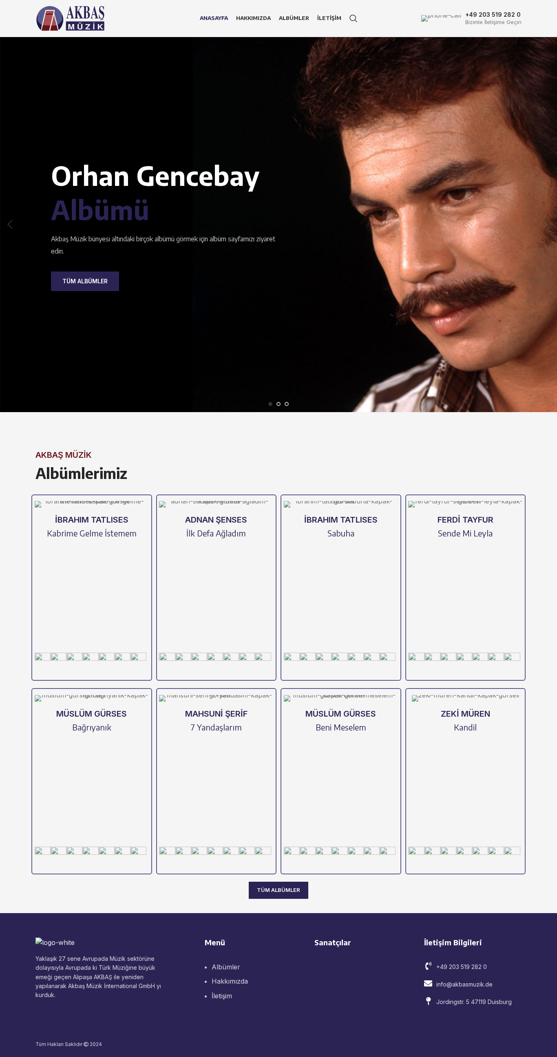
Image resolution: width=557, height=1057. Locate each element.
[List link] (473, 966)
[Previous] (10, 224)
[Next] (547, 224)
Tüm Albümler (85, 281)
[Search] (353, 18)
